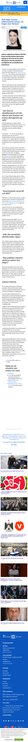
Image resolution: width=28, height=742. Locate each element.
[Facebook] (4, 721)
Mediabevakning (7, 675)
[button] (24, 28)
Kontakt (5, 681)
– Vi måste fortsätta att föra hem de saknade (12, 558)
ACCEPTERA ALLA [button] (18, 739)
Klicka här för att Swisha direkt (14, 706)
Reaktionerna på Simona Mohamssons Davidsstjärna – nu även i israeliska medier (11, 579)
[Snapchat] (21, 721)
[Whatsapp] (16, 721)
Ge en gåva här (6, 442)
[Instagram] (11, 721)
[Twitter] (6, 721)
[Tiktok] (13, 721)
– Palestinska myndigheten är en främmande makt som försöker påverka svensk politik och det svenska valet (13, 536)
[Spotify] (18, 721)
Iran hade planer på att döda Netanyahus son (12, 471)
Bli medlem (11, 373)
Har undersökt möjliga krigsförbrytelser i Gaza (12, 623)
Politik (8, 362)
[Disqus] (14, 406)
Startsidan (5, 671)
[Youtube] (9, 721)
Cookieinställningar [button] (8, 739)
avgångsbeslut (7, 156)
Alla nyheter (6, 673)
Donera (10, 375)
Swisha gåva (21, 7)
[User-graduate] (23, 721)
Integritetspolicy (7, 688)
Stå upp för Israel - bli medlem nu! (7, 8)
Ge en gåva (5, 686)
